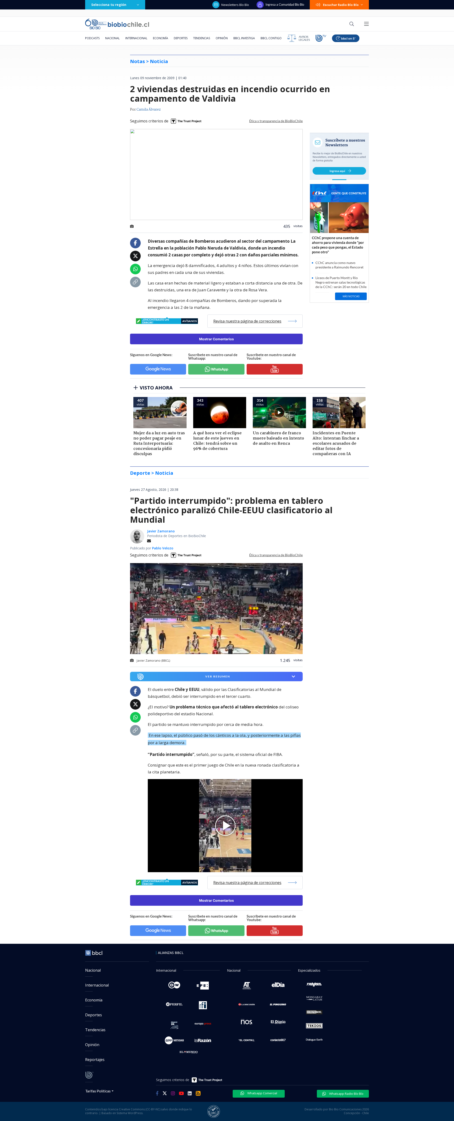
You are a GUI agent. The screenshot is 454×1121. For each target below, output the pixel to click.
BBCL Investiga (244, 38)
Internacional (136, 38)
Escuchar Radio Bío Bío (341, 5)
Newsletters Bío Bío (235, 5)
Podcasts (92, 38)
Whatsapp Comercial (262, 1093)
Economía (160, 38)
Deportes (181, 38)
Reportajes (95, 1059)
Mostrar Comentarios (216, 339)
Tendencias (201, 38)
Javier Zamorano (161, 531)
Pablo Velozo (162, 548)
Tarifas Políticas (98, 1091)
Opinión (222, 38)
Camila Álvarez (148, 109)
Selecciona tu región (108, 4)
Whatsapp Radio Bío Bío (345, 1093)
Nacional (112, 38)
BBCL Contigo (271, 38)
